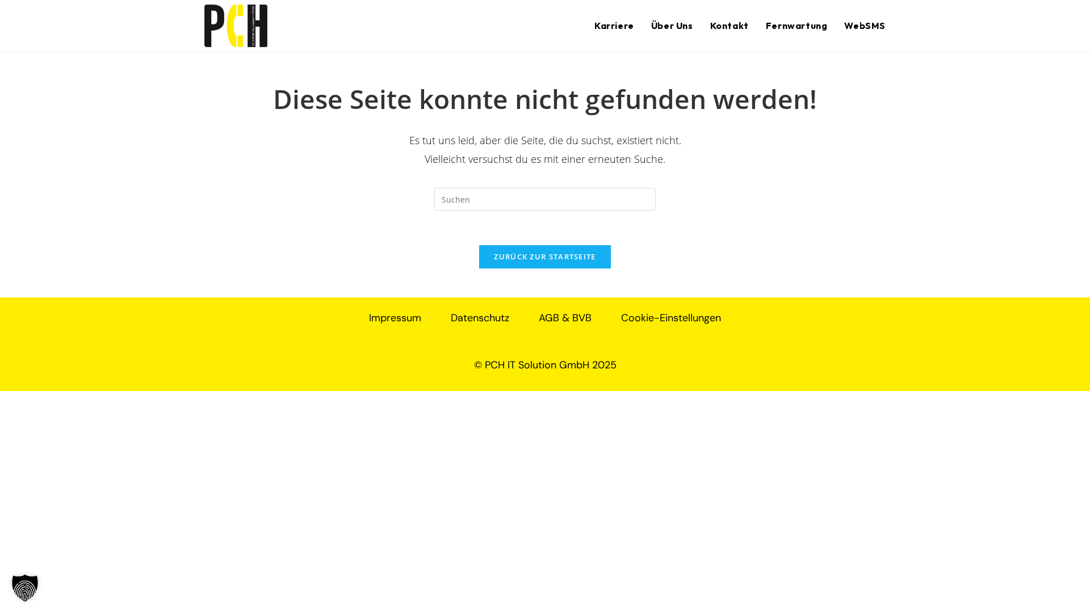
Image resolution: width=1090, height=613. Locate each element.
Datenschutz (480, 318)
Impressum (395, 318)
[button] (25, 588)
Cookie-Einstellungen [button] (671, 318)
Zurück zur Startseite (545, 256)
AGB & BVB (565, 318)
